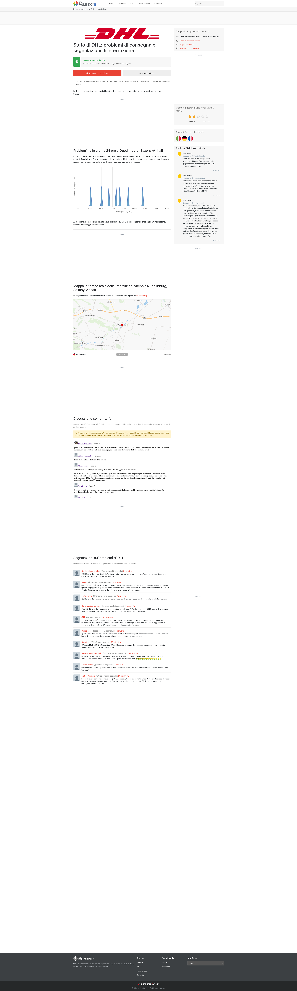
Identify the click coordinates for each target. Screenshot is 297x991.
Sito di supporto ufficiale (189, 48)
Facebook (166, 966)
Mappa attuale (148, 73)
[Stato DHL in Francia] (190, 138)
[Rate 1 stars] (190, 116)
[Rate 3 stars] (199, 116)
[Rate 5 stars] (207, 116)
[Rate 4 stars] (203, 116)
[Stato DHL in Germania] (184, 138)
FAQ (132, 3)
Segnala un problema (98, 73)
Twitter (165, 962)
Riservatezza (144, 3)
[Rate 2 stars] (194, 116)
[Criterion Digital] (148, 984)
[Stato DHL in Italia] (178, 138)
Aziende (122, 3)
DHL (92, 9)
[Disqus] (122, 469)
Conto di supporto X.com (190, 41)
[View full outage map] (122, 324)
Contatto (158, 3)
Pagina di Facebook (187, 44)
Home (112, 3)
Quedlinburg (141, 295)
